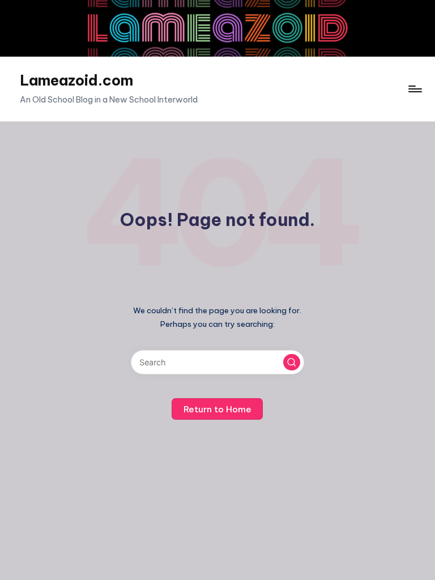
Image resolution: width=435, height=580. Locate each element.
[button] (291, 362)
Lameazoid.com (76, 80)
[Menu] (414, 89)
